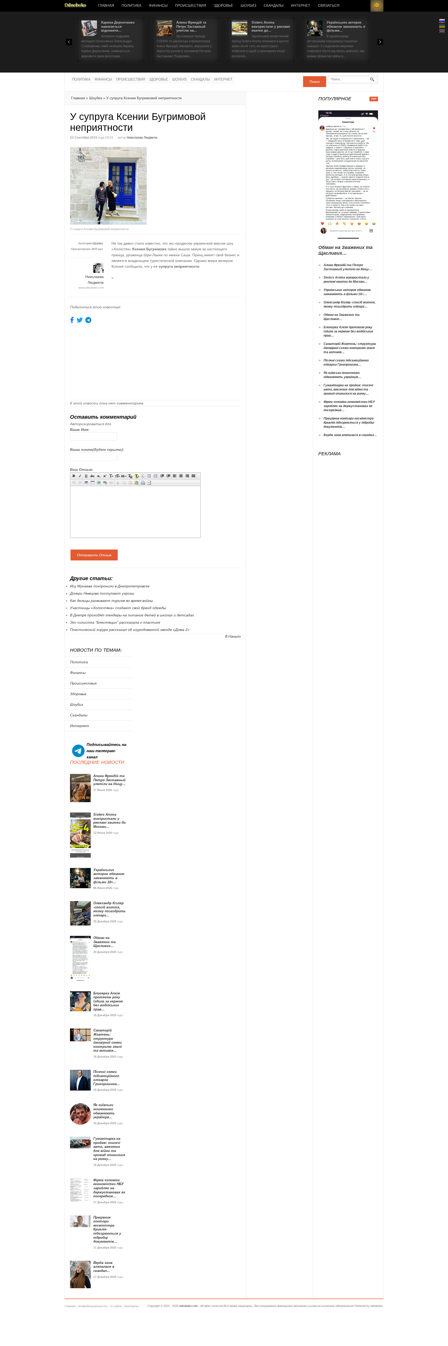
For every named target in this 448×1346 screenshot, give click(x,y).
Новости (75, 6)
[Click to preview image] (113, 186)
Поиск (315, 82)
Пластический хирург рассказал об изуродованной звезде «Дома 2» (130, 630)
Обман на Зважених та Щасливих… (104, 942)
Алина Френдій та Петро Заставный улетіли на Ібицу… (109, 780)
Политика (131, 5)
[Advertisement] (199, 183)
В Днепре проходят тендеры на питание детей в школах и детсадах (132, 615)
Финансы (158, 5)
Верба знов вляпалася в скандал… (103, 1267)
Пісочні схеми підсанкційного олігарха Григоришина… (106, 1078)
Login (364, 6)
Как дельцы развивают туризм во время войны (111, 601)
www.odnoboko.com (91, 287)
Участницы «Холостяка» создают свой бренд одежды (118, 608)
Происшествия (190, 5)
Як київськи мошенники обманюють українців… (104, 1111)
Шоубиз (248, 5)
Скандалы (273, 5)
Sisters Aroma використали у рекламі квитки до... (270, 26)
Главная (106, 5)
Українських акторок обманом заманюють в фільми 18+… (108, 876)
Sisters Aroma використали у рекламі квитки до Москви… (109, 821)
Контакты (131, 1306)
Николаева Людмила (142, 137)
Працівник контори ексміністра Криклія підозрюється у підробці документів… (349, 423)
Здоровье (223, 5)
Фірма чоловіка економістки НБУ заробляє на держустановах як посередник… (109, 1188)
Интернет (300, 5)
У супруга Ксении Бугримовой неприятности (144, 98)
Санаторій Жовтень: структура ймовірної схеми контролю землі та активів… (107, 1040)
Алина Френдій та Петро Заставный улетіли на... (191, 26)
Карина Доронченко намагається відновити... (118, 26)
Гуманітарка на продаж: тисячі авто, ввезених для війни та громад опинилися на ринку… (109, 1149)
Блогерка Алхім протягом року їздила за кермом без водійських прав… (108, 1001)
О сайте (116, 1306)
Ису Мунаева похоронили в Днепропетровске (110, 586)
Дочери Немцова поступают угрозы (102, 593)
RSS (376, 6)
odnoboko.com (188, 1305)
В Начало (233, 636)
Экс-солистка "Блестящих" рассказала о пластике (115, 622)
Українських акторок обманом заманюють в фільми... (346, 26)
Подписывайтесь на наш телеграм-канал (106, 750)
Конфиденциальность (93, 1306)
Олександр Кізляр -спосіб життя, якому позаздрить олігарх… (109, 909)
